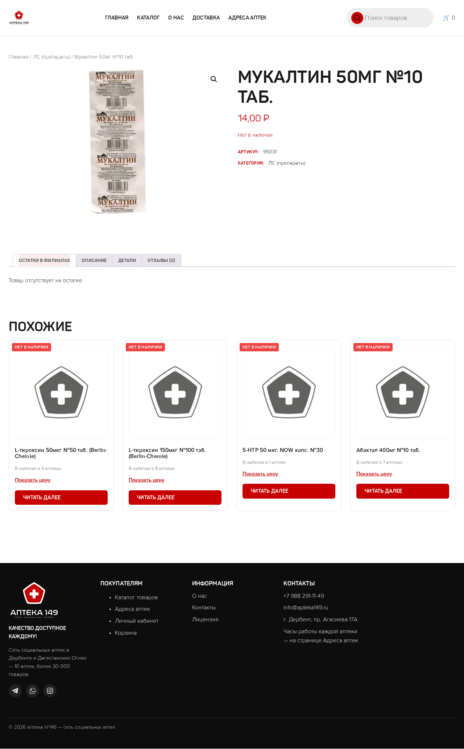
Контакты (204, 607)
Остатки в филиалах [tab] (44, 260)
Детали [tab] (127, 260)
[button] (213, 79)
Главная (116, 17)
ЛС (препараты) (51, 57)
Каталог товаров (136, 597)
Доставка (206, 17)
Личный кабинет (136, 621)
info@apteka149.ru (305, 607)
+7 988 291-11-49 (303, 596)
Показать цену (32, 480)
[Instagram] (50, 690)
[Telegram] (15, 690)
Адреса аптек (247, 17)
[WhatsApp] (32, 690)
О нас (175, 17)
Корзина (126, 633)
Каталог (148, 17)
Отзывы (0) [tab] (161, 260)
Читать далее (42, 497)
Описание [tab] (94, 260)
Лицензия (205, 619)
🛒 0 (449, 18)
